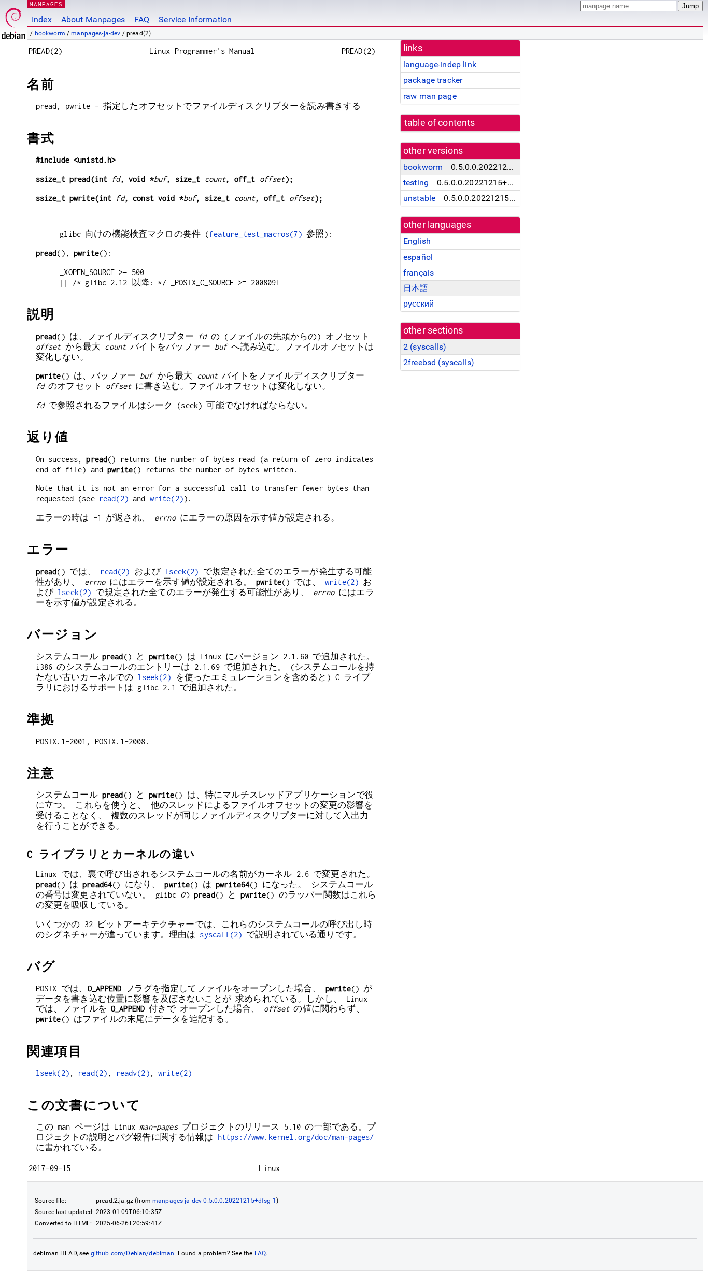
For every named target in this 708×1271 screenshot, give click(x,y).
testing (416, 182)
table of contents (439, 123)
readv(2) (133, 1072)
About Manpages (93, 19)
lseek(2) (182, 571)
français (418, 273)
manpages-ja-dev (95, 33)
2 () (424, 347)
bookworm (50, 33)
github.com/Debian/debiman (133, 1253)
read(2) (114, 498)
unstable (419, 198)
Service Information (195, 19)
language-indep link (439, 64)
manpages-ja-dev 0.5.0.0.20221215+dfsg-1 (214, 1200)
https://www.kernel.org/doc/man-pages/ (296, 1137)
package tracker (432, 80)
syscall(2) (221, 934)
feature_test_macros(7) (255, 233)
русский (418, 304)
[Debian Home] (13, 21)
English (417, 241)
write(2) (166, 498)
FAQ (141, 19)
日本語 (415, 288)
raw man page (430, 96)
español (418, 257)
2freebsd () (438, 362)
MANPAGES (46, 4)
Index (42, 19)
